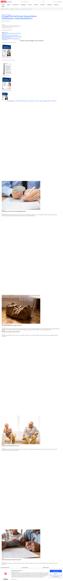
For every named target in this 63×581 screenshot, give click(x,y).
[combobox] (31, 2)
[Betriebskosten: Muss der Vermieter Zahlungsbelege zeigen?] (21, 195)
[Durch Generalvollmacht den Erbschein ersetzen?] (21, 543)
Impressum (17, 571)
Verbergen (6, 32)
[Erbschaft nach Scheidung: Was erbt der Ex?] (21, 429)
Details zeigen (13, 579)
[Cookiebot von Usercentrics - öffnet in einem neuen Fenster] (5, 579)
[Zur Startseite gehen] (6, 1)
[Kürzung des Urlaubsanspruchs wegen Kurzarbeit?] (21, 309)
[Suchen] (43, 2)
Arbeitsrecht (4, 14)
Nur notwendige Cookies (56, 576)
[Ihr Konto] (56, 2)
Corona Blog (8, 14)
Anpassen (55, 573)
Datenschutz (13, 571)
